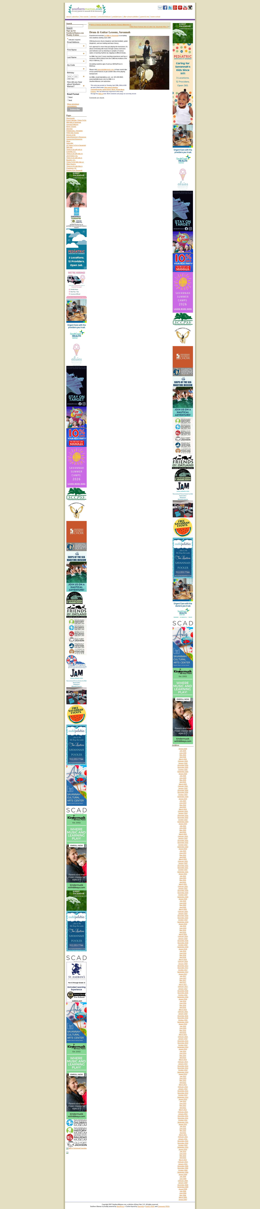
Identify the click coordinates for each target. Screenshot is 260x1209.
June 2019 (182, 928)
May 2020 (183, 905)
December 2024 (183, 790)
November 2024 (183, 792)
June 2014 (182, 1053)
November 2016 (183, 993)
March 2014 (183, 1059)
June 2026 (182, 753)
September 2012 (182, 1097)
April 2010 (183, 1157)
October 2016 (182, 995)
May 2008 (183, 1195)
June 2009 (182, 1178)
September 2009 (182, 1172)
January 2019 (182, 938)
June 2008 (182, 1193)
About (68, 17)
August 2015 (183, 1024)
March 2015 (183, 1034)
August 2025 (183, 774)
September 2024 (182, 796)
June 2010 (182, 1153)
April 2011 (183, 1133)
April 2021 (183, 882)
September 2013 (182, 1072)
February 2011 (183, 1137)
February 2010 (183, 1162)
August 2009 (183, 1174)
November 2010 (183, 1143)
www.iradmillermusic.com (106, 69)
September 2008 (182, 1187)
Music (113, 89)
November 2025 (183, 767)
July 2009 (183, 1176)
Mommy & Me (70, 135)
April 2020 (183, 907)
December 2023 (183, 815)
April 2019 (183, 932)
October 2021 (182, 869)
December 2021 (183, 865)
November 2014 (183, 1043)
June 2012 (182, 1103)
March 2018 (183, 959)
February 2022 (183, 861)
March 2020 (183, 909)
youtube (185, 7)
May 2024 (183, 805)
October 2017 (182, 970)
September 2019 (182, 922)
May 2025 (183, 780)
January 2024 (182, 813)
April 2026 (183, 757)
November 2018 (183, 943)
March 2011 (183, 1135)
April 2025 (183, 782)
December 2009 (183, 1166)
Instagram (190, 7)
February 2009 (183, 1181)
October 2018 (182, 945)
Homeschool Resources (74, 139)
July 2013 (183, 1076)
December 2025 (183, 765)
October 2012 (182, 1095)
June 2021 (182, 878)
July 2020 (183, 901)
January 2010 (182, 1164)
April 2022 (183, 857)
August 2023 (183, 824)
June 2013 (182, 1078)
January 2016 (182, 1013)
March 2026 (183, 759)
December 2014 (183, 1041)
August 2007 (183, 1199)
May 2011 (183, 1130)
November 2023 (183, 817)
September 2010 (182, 1147)
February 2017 (183, 986)
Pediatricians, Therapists (74, 131)
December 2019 (183, 915)
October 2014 (182, 1045)
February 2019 (183, 936)
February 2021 (183, 886)
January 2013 (182, 1089)
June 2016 (182, 1003)
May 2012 (183, 1105)
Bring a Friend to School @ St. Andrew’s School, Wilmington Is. (111, 24)
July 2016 (183, 1001)
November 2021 (183, 867)
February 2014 (183, 1062)
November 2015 (183, 1018)
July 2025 (183, 776)
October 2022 (182, 845)
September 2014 (182, 1047)
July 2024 (183, 801)
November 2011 (183, 1118)
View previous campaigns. (73, 105)
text (70, 100)
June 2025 (182, 778)
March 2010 (183, 1160)
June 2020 (182, 903)
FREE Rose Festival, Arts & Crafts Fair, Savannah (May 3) (149, 26)
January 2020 (182, 913)
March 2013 (183, 1084)
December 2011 (183, 1116)
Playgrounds (70, 118)
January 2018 (182, 963)
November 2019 (183, 918)
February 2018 (183, 961)
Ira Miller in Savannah (111, 35)
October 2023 (182, 819)
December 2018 (183, 940)
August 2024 (183, 799)
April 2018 (183, 957)
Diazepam (140, 1206)
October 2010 (182, 1145)
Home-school (155, 17)
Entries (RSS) (150, 1206)
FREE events (84, 17)
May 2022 (183, 855)
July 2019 (183, 926)
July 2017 (183, 976)
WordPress (120, 1206)
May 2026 (183, 755)
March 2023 (183, 834)
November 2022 (183, 842)
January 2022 (182, 863)
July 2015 (183, 1026)
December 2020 (183, 890)
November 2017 (183, 968)
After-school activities (131, 17)
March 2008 (183, 1197)
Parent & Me (144, 17)
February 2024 (183, 811)
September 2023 (182, 822)
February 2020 (183, 911)
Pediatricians (117, 17)
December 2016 (183, 991)
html (70, 97)
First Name (76, 50)
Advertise (75, 17)
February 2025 (183, 786)
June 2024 (182, 803)
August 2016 (183, 999)
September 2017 (182, 972)
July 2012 (183, 1101)
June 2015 (182, 1028)
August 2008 (183, 1189)
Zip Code (76, 65)
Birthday (76, 73)
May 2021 (183, 880)
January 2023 (182, 838)
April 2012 (183, 1107)
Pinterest (180, 7)
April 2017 (183, 982)
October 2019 (182, 920)
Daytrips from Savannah (74, 170)
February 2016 (183, 1011)
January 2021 (182, 888)
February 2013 (183, 1087)
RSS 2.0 (100, 93)
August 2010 (183, 1149)
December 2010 (183, 1141)
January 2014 (182, 1064)
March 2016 (183, 1009)
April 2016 (183, 1007)
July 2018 (183, 951)
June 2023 (182, 828)
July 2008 (183, 1191)
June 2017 (182, 978)
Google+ (175, 7)
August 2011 (183, 1124)
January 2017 (182, 989)
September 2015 (182, 1022)
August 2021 (183, 874)
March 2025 (183, 784)
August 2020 (183, 899)
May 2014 (183, 1055)
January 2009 (182, 1183)
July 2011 (183, 1126)
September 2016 (182, 997)
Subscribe (160, 7)
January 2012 (182, 1114)
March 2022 (183, 859)
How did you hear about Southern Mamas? (76, 84)
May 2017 (183, 980)
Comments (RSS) (163, 1206)
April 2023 (183, 832)
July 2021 (183, 876)
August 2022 (183, 849)
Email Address (76, 42)
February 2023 (183, 836)
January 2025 (182, 788)
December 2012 (183, 1091)
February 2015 (183, 1037)
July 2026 (183, 751)
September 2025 (182, 771)
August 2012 (183, 1099)
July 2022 (183, 851)
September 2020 (182, 897)
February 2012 (183, 1112)
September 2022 (182, 847)
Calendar (93, 17)
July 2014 (183, 1051)
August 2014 (183, 1049)
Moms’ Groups (71, 126)
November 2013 (183, 1068)
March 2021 (183, 884)
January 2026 (182, 763)
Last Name (76, 57)
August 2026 (183, 749)
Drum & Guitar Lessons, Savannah (109, 32)
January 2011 (182, 1139)
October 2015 (182, 1020)
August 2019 (183, 924)
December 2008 (183, 1185)
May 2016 (183, 1005)
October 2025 (182, 769)
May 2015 (183, 1030)
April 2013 (183, 1082)
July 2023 (183, 826)
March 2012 (183, 1110)
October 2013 (182, 1070)
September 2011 (183, 1122)
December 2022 (183, 840)
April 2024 (183, 807)
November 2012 (183, 1093)
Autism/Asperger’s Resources (76, 137)
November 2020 (183, 893)
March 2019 (183, 934)
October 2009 (182, 1170)
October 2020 (182, 895)
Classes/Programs (96, 89)
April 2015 (183, 1032)
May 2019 (183, 930)
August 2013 (183, 1074)
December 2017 (183, 966)
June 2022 (182, 853)
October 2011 (182, 1120)
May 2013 (183, 1080)
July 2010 (183, 1151)
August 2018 (183, 949)
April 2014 (183, 1057)
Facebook (165, 7)
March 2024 (183, 809)
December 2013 (183, 1066)
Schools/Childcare (104, 17)
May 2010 (183, 1155)
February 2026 (183, 761)
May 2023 (183, 830)
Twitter (170, 7)
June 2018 (182, 953)
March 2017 (183, 984)
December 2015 (183, 1016)
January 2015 (182, 1039)
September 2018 (182, 947)
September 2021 (182, 872)
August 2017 (183, 974)
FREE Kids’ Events (72, 133)
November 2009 (183, 1168)
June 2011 (182, 1128)
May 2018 (183, 955)
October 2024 (182, 794)
